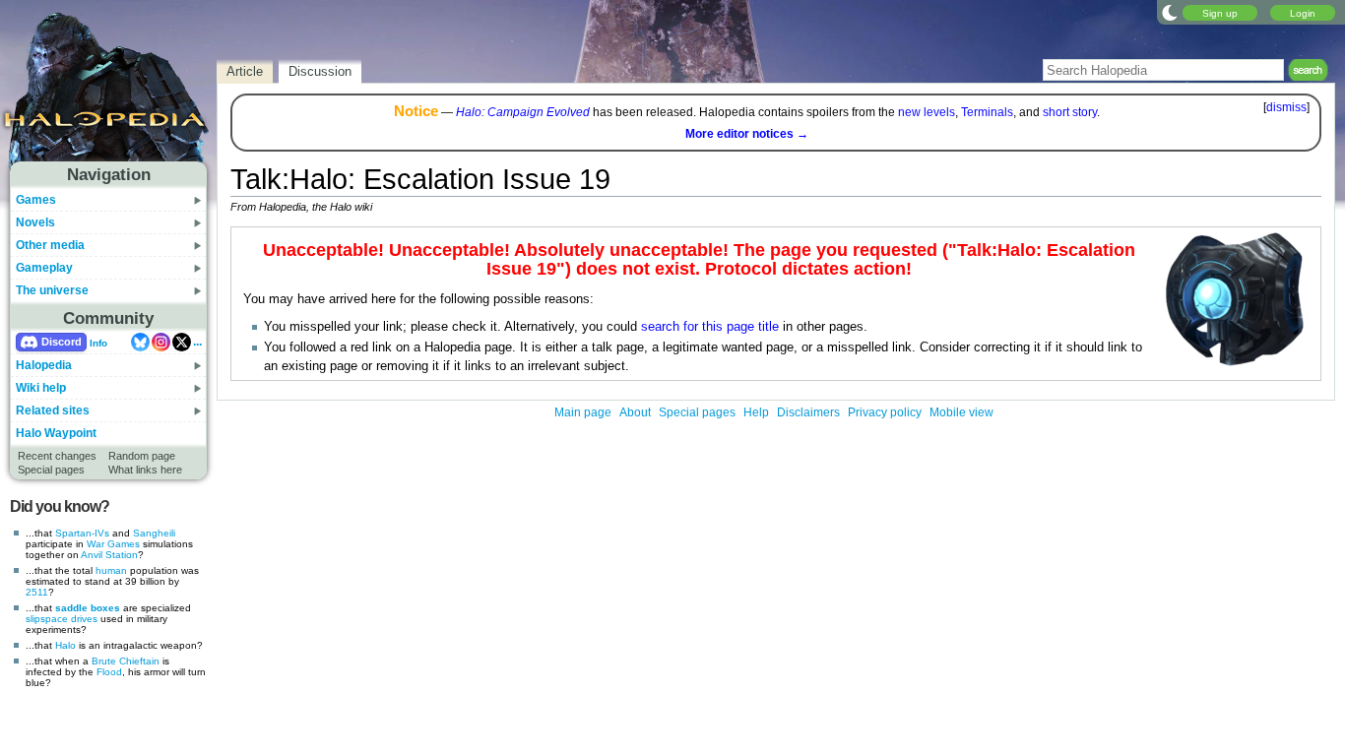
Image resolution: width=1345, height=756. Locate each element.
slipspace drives (61, 618)
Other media (50, 245)
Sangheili (154, 533)
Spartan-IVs (82, 533)
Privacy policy (885, 412)
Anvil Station (109, 554)
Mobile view (961, 412)
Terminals (987, 112)
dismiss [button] (1286, 107)
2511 (37, 592)
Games (36, 200)
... (197, 341)
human (111, 570)
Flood (109, 671)
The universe (52, 290)
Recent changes (57, 456)
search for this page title (710, 327)
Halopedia (44, 365)
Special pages (51, 469)
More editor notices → (746, 134)
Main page (582, 412)
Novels (35, 222)
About (635, 412)
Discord (61, 341)
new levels (926, 112)
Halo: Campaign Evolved (523, 112)
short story (1070, 112)
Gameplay (44, 268)
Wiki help (41, 388)
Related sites (53, 410)
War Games (113, 543)
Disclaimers (808, 412)
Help (756, 412)
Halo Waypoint (56, 433)
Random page (141, 456)
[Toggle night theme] (1170, 12)
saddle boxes (87, 607)
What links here (145, 469)
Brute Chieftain (126, 661)
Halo (65, 645)
